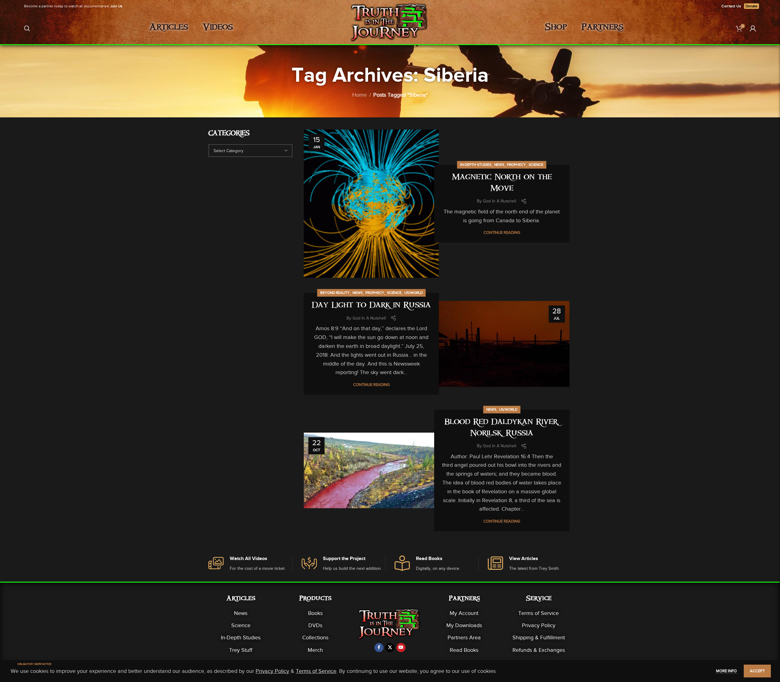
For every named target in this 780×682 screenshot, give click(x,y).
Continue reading (502, 232)
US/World (413, 293)
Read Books (464, 650)
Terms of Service (538, 613)
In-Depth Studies (475, 164)
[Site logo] (390, 28)
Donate (751, 6)
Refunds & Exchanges (538, 650)
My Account (464, 613)
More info (727, 671)
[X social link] (390, 647)
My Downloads (464, 625)
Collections (315, 637)
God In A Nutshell (499, 201)
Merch (315, 650)
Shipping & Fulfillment (538, 637)
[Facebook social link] (379, 647)
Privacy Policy (538, 625)
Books (315, 613)
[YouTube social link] (401, 647)
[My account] (753, 28)
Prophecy (516, 164)
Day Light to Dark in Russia (371, 305)
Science (536, 164)
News (499, 164)
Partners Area (464, 637)
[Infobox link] (250, 563)
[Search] (27, 28)
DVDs (315, 625)
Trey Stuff (240, 650)
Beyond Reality (335, 293)
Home (359, 95)
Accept (757, 671)
